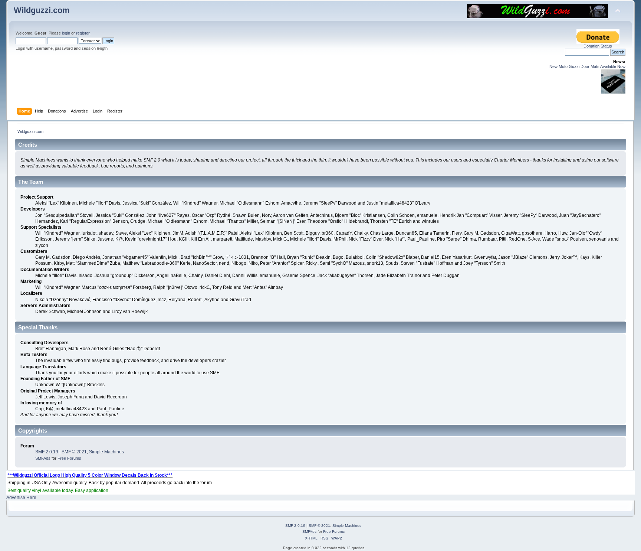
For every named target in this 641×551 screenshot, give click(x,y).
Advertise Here (21, 497)
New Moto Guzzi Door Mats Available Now (587, 66)
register (82, 33)
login (66, 33)
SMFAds (42, 458)
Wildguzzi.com (42, 10)
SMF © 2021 (74, 451)
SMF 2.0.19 (46, 451)
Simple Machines (106, 451)
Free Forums (69, 458)
